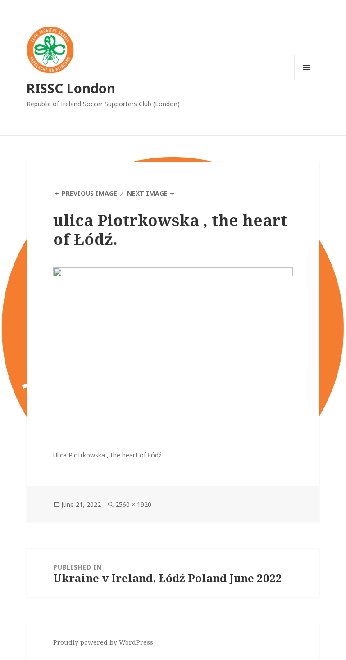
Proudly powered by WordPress (103, 642)
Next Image (147, 193)
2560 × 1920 (133, 504)
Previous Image (89, 193)
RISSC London (71, 88)
